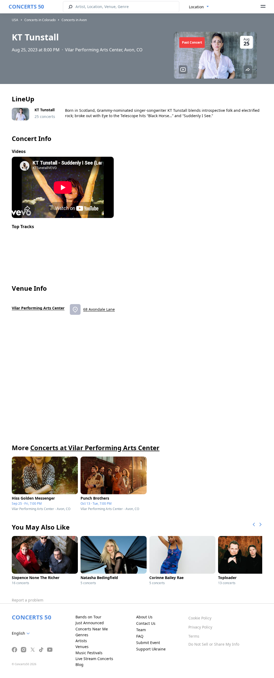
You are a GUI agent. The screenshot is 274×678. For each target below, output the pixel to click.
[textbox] (22, 633)
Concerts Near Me (91, 628)
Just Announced (89, 622)
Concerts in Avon (74, 20)
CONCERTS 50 (26, 6)
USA (15, 20)
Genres (81, 634)
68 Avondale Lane (99, 309)
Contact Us (145, 623)
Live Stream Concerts (94, 658)
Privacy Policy (200, 627)
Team (141, 629)
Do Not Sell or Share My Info (213, 644)
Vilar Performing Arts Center (38, 308)
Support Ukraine (151, 649)
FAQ (139, 636)
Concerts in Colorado (40, 20)
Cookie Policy (199, 617)
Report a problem (27, 600)
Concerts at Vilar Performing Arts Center (94, 447)
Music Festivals (88, 652)
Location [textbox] (196, 6)
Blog (79, 664)
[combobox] (199, 7)
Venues (82, 646)
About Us (144, 616)
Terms (193, 636)
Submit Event (148, 642)
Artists (81, 640)
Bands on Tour (88, 616)
